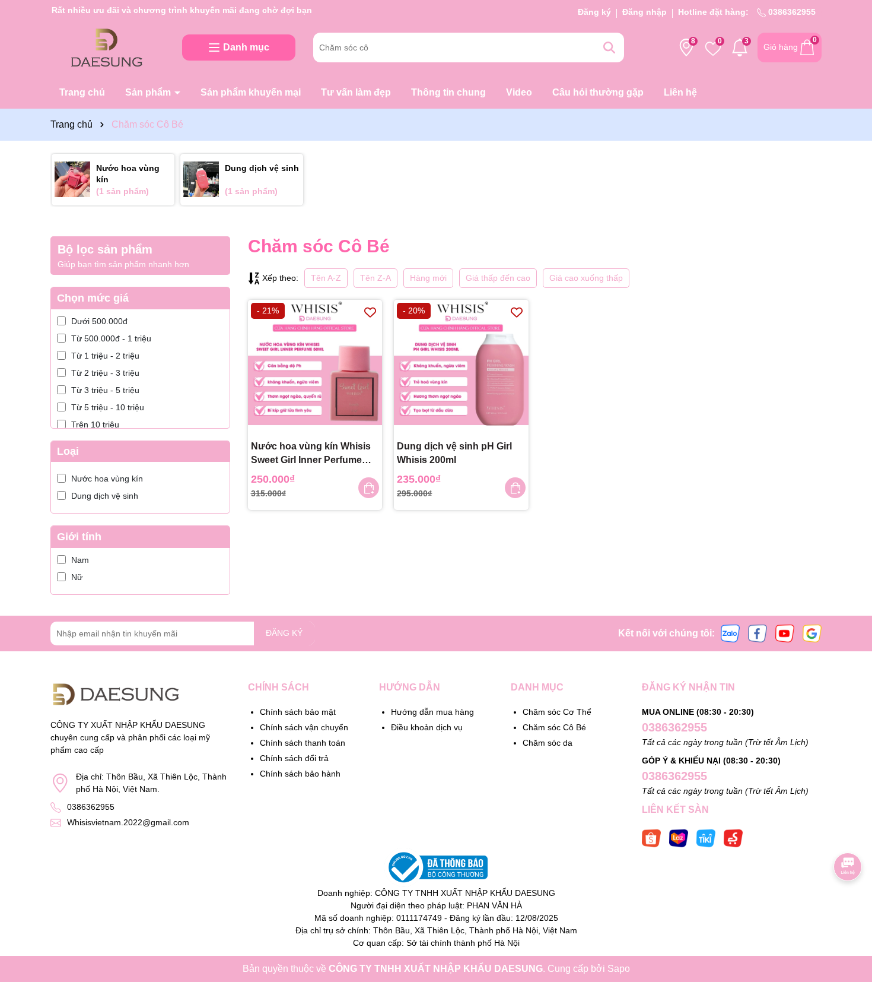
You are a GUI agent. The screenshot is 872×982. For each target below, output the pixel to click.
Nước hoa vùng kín (107, 478)
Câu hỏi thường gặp (598, 92)
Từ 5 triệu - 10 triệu (107, 407)
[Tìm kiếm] (609, 47)
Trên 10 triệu (95, 424)
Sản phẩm (149, 92)
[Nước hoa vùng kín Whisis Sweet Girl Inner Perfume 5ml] (315, 367)
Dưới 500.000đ (99, 321)
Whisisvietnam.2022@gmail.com (128, 822)
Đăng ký (594, 12)
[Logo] (107, 47)
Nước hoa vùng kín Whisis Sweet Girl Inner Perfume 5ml (311, 454)
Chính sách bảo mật (298, 712)
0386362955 (791, 12)
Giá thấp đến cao (498, 278)
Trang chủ (82, 92)
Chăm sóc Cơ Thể (557, 712)
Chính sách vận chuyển (304, 727)
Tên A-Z (326, 278)
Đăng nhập (644, 12)
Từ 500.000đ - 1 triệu (111, 338)
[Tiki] (705, 837)
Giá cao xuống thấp (586, 278)
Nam (80, 560)
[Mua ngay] (368, 487)
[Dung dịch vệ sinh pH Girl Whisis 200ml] (461, 367)
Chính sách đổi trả (294, 758)
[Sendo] (733, 837)
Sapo (618, 969)
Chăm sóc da (547, 742)
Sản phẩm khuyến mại (251, 92)
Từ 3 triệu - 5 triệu (105, 390)
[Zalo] (730, 633)
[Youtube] (784, 633)
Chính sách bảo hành (300, 773)
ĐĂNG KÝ (284, 633)
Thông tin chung (448, 92)
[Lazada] (678, 837)
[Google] (812, 633)
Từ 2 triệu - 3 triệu (105, 373)
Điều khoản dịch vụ (427, 727)
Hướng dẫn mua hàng (432, 712)
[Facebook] (757, 633)
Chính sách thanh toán (302, 742)
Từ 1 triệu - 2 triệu (105, 355)
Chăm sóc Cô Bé (554, 727)
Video (519, 92)
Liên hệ (680, 92)
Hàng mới (428, 278)
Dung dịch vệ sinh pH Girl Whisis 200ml (454, 452)
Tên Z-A (375, 278)
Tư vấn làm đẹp (356, 92)
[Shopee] (651, 837)
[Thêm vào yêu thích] (370, 312)
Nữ (76, 577)
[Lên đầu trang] (848, 911)
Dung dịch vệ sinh (104, 495)
